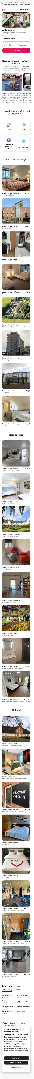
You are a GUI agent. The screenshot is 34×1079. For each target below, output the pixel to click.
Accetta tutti (16, 1058)
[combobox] (16, 39)
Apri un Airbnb (24, 9)
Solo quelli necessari (16, 1063)
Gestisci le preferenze (16, 1067)
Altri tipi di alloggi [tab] (7, 990)
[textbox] (9, 45)
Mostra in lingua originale (22, 4)
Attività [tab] (17, 990)
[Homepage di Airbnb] (3, 9)
